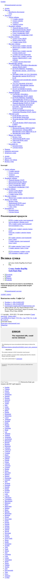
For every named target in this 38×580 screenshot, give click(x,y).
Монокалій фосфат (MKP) (21, 31)
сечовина (15, 22)
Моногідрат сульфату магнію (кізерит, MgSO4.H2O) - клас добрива (22, 58)
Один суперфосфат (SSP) (20, 33)
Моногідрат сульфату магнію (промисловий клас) (22, 52)
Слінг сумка (16, 142)
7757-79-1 (19, 318)
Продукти (8, 15)
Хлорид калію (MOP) (19, 38)
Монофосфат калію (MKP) (21, 133)
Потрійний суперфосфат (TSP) (22, 35)
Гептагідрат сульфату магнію (22, 45)
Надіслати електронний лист (10, 323)
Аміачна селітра (17, 24)
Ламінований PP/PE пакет (21, 138)
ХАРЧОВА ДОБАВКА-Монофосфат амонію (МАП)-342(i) (24, 66)
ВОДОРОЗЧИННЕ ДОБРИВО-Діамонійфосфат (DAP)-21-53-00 (23, 98)
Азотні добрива (14, 17)
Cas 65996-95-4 (6, 318)
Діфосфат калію (14, 114)
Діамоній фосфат (14, 92)
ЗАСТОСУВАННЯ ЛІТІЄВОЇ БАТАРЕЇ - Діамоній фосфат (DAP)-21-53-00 (22, 106)
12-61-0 (5, 320)
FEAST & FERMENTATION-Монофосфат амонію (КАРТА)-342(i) (24, 90)
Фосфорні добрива (15, 26)
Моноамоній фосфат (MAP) (21, 30)
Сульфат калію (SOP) (19, 42)
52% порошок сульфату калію (18, 253)
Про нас (7, 10)
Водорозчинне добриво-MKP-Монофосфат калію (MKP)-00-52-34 (24, 130)
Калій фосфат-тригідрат (20, 115)
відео (10, 14)
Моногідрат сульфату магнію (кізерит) (21, 198)
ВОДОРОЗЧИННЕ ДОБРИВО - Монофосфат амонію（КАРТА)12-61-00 (24, 70)
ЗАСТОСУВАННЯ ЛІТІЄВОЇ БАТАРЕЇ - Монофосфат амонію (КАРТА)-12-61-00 (23, 85)
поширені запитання (11, 151)
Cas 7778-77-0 (27, 318)
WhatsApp (4, 325)
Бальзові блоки (17, 146)
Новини (7, 149)
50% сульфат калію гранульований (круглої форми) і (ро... (20, 224)
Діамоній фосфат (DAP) (20, 28)
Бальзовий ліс (13, 144)
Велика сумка (17, 137)
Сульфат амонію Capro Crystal (18, 248)
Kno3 (13, 318)
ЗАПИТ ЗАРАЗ (6, 294)
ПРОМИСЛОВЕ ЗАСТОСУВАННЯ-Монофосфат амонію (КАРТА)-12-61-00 (24, 76)
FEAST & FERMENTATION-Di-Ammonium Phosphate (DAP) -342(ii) (24, 111)
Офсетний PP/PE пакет (20, 140)
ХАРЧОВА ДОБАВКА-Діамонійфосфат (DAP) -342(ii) (22, 95)
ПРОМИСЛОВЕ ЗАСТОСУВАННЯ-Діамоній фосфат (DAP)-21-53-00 (24, 102)
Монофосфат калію (15, 126)
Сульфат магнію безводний (21, 54)
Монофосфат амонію (15, 63)
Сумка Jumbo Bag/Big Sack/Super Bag (18, 269)
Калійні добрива (14, 37)
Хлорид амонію (17, 21)
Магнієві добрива (14, 44)
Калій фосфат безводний (20, 117)
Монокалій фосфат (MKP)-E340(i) (23, 128)
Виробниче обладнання (16, 12)
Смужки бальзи (17, 147)
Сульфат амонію (17, 19)
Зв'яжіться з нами (10, 153)
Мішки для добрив (15, 135)
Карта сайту (12, 316)
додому (7, 8)
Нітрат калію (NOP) (19, 40)
